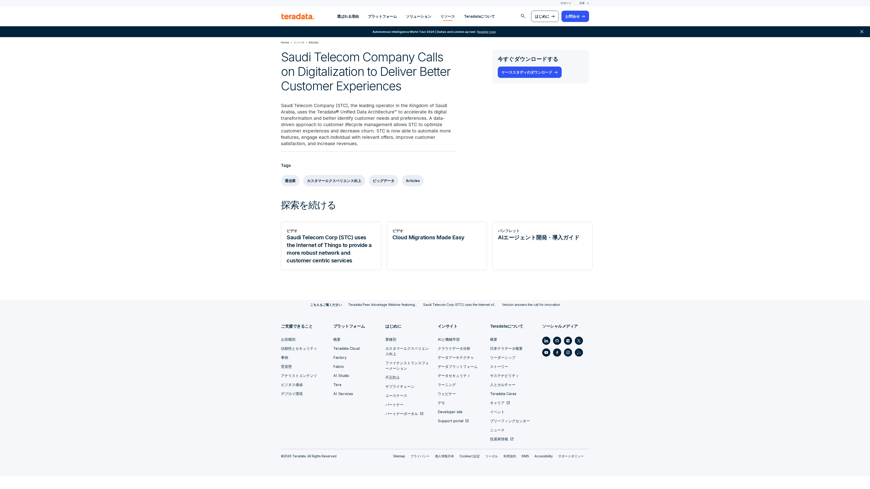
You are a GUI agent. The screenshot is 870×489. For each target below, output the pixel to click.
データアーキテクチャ (456, 357)
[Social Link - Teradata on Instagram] (568, 352)
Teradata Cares (503, 393)
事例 (284, 357)
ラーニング (447, 384)
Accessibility (543, 456)
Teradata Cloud (346, 348)
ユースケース (396, 395)
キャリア (497, 402)
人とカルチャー (502, 384)
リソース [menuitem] (447, 16)
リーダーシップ (502, 357)
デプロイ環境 (292, 393)
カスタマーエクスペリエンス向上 (334, 180)
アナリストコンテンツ (299, 375)
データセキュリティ (454, 375)
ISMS (525, 456)
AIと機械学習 (449, 339)
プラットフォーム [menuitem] (382, 16)
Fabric (338, 366)
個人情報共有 (444, 456)
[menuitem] (522, 16)
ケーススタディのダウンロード (527, 72)
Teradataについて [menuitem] (479, 16)
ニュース (497, 430)
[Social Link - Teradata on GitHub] (557, 341)
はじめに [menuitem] (542, 16)
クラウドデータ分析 (454, 348)
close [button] (862, 31)
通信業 (290, 180)
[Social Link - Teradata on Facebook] (557, 352)
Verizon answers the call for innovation (531, 305)
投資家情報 (499, 439)
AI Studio (341, 375)
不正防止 (392, 377)
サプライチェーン (399, 386)
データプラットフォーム (458, 366)
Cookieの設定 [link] (469, 456)
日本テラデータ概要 (506, 348)
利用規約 (509, 456)
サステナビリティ (504, 375)
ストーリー (499, 366)
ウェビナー (447, 393)
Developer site (450, 412)
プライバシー (420, 456)
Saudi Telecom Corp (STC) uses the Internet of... (459, 305)
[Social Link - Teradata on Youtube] (546, 352)
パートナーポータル (401, 413)
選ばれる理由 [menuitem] (348, 16)
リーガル (491, 456)
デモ (441, 402)
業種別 (390, 339)
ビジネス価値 (292, 384)
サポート (566, 3)
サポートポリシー (571, 456)
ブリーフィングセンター (510, 421)
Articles (413, 180)
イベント (497, 412)
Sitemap (399, 456)
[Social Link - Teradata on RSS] (579, 352)
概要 (337, 339)
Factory (340, 357)
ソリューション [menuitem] (418, 16)
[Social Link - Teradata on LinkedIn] (546, 341)
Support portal (450, 421)
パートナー (394, 404)
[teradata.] (297, 16)
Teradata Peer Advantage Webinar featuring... (382, 305)
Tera (337, 384)
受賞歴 (286, 366)
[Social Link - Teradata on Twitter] (579, 341)
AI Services (343, 393)
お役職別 (288, 339)
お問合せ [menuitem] (572, 16)
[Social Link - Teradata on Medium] (568, 341)
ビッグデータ (383, 180)
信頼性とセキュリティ (299, 348)
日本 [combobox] (582, 3)
